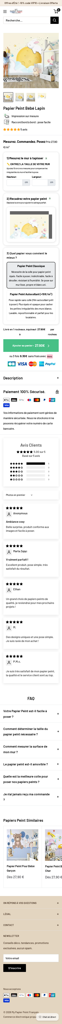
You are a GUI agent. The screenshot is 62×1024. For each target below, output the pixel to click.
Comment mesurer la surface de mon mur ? (25, 749)
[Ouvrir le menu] (5, 11)
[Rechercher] (54, 20)
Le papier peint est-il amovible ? (25, 764)
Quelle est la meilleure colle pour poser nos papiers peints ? (25, 779)
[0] (56, 11)
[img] (14, 508)
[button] (12, 129)
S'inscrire (14, 968)
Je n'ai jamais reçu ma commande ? (26, 796)
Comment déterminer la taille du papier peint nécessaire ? (25, 731)
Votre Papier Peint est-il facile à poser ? (25, 713)
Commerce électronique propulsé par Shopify (27, 1016)
